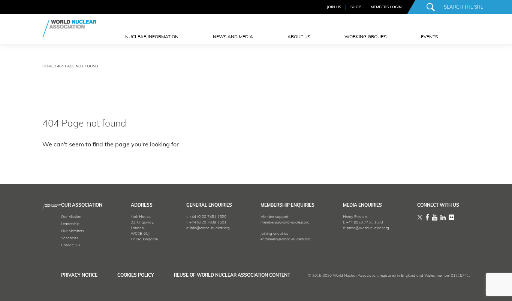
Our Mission (71, 217)
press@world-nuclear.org (368, 228)
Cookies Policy (135, 275)
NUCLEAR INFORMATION (151, 37)
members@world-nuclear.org (285, 223)
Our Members (72, 231)
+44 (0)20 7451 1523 (364, 223)
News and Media (233, 37)
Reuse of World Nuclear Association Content (232, 275)
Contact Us (70, 245)
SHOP (355, 7)
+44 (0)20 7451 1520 (207, 217)
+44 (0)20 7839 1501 (207, 223)
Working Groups (365, 37)
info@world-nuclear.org (210, 228)
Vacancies (69, 238)
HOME (48, 66)
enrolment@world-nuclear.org (285, 239)
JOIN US (334, 7)
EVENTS (429, 37)
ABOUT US (298, 37)
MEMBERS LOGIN (386, 7)
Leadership (70, 224)
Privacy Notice (79, 275)
